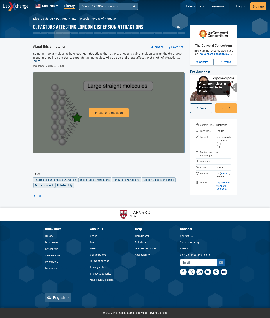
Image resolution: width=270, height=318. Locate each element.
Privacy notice (98, 267)
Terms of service (99, 261)
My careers (51, 261)
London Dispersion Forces (158, 179)
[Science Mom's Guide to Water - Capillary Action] (166, 33)
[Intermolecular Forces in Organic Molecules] (112, 33)
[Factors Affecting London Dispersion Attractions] (120, 33)
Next (235, 87)
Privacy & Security (100, 273)
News (93, 248)
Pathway (62, 18)
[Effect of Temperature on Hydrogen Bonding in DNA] (174, 33)
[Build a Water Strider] (151, 33)
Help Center (142, 236)
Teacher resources (145, 248)
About (93, 236)
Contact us (186, 236)
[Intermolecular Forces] (44, 33)
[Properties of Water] (82, 33)
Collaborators (98, 254)
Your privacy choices (102, 279)
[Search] (134, 6)
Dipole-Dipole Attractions (95, 179)
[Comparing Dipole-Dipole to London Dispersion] (128, 33)
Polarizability (64, 185)
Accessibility (142, 254)
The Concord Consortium (215, 54)
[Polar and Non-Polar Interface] (97, 33)
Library (69, 6)
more (36, 61)
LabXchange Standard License (223, 185)
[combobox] (82, 6)
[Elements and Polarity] (90, 33)
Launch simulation (111, 113)
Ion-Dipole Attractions (126, 179)
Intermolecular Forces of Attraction (94, 18)
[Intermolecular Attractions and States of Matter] (51, 33)
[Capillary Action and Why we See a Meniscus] (158, 33)
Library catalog (43, 18)
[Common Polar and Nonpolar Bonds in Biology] (59, 33)
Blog (92, 242)
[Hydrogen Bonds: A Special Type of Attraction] (135, 33)
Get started (141, 242)
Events (184, 248)
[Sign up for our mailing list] (221, 262)
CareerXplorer (53, 255)
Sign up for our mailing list (195, 254)
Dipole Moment (44, 185)
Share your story (189, 242)
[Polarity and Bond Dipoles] (105, 33)
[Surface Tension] (143, 33)
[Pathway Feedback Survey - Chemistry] (181, 33)
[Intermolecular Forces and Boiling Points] (36, 33)
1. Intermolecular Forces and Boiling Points (212, 87)
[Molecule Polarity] (67, 33)
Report (38, 196)
